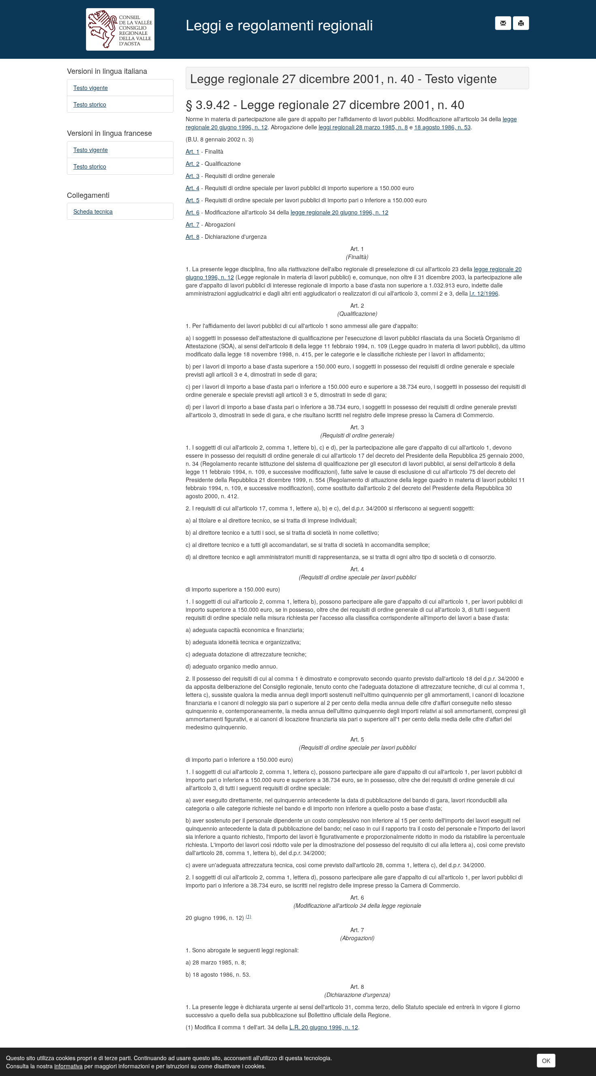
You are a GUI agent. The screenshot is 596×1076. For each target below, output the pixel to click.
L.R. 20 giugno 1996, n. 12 (323, 1027)
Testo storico (89, 104)
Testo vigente (90, 88)
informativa (68, 1066)
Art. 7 (192, 224)
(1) (248, 916)
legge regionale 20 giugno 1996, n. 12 (339, 212)
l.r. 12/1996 (484, 293)
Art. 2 (192, 163)
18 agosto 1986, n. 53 (442, 127)
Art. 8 (192, 236)
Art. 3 (192, 175)
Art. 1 (192, 151)
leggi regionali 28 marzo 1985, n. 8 (363, 127)
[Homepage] (120, 29)
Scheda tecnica (93, 211)
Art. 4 (192, 188)
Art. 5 (192, 200)
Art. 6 (192, 212)
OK (546, 1061)
